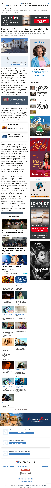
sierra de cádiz (16, 12)
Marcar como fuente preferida (26, 481)
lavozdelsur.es (5, 235)
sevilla (17, 10)
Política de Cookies (39, 485)
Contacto (27, 485)
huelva (25, 10)
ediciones (4, 12)
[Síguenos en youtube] (29, 479)
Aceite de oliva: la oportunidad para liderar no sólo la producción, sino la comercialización (43, 112)
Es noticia (4, 5)
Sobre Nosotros (21, 485)
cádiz (14, 10)
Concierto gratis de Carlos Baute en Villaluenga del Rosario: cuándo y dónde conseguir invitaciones (12, 268)
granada (30, 10)
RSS (45, 485)
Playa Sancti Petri (42, 5)
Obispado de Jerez (33, 5)
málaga (21, 10)
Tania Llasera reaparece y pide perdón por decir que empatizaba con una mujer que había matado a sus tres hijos (42, 88)
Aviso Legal (32, 485)
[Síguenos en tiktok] (25, 479)
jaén (39, 10)
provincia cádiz (9, 10)
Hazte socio (26, 469)
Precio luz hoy (11, 5)
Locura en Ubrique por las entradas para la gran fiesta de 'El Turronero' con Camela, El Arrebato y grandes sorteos (13, 250)
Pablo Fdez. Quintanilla (17, 58)
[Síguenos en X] (19, 479)
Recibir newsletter (20, 454)
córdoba (34, 10)
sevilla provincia (44, 10)
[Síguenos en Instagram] (22, 479)
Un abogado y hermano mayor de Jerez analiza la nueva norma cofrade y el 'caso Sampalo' (43, 94)
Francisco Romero (6, 253)
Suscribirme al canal (17, 443)
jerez (3, 10)
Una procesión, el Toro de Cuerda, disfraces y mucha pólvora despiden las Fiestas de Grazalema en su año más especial (14, 232)
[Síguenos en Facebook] (32, 479)
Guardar (22, 64)
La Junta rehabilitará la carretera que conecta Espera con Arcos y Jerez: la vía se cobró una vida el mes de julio (43, 100)
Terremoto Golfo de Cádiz (22, 5)
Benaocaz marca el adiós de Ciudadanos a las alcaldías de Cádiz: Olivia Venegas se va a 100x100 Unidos (17, 101)
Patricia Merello (5, 271)
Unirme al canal (22, 432)
